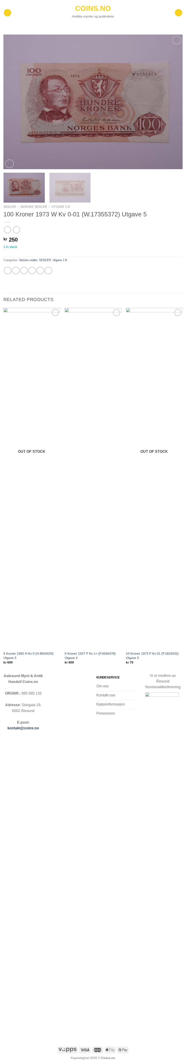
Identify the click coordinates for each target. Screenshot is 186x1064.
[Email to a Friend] (32, 270)
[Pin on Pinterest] (40, 270)
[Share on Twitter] (24, 270)
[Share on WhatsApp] (7, 270)
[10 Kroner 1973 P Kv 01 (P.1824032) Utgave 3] (154, 478)
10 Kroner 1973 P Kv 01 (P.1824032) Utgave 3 (152, 656)
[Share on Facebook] (16, 270)
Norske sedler (33, 206)
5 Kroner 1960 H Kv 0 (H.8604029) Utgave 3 (28, 656)
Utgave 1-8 (60, 206)
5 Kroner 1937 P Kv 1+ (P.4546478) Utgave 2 (90, 656)
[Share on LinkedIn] (48, 270)
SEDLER (9, 206)
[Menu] (7, 13)
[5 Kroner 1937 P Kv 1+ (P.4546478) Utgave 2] (93, 478)
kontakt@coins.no (23, 728)
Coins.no (93, 8)
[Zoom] (9, 163)
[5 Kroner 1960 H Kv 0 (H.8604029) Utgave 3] (31, 478)
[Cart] (178, 13)
